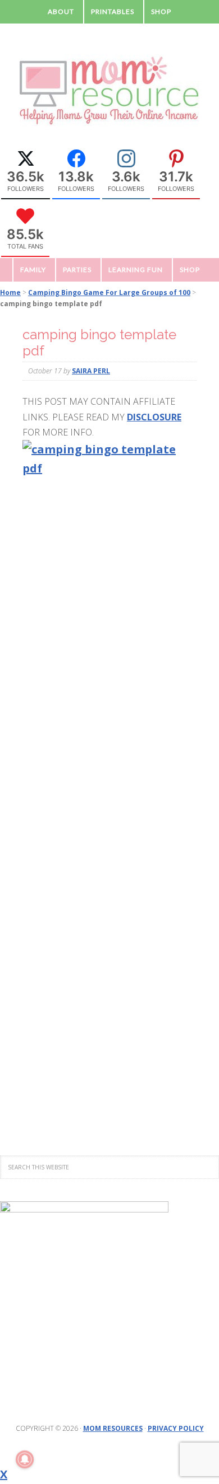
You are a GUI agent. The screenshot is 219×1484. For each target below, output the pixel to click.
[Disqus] (109, 663)
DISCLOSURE (154, 417)
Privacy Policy (176, 1428)
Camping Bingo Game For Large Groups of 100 (109, 292)
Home (10, 292)
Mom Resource (109, 90)
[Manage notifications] (25, 1459)
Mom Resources (113, 1428)
